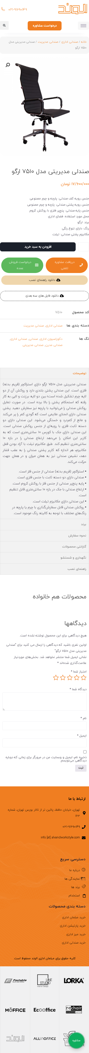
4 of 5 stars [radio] (63, 678)
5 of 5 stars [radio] (56, 678)
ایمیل (82, 736)
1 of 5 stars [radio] (84, 678)
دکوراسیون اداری (51, 339)
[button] (4, 25)
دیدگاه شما (78, 689)
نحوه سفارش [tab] (77, 535)
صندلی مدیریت (48, 42)
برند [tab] (83, 524)
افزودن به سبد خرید (37, 247)
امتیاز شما (79, 671)
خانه (84, 42)
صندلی (33, 339)
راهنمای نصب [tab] (76, 569)
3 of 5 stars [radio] (70, 678)
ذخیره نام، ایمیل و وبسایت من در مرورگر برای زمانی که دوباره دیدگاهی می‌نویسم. (46, 759)
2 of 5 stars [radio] (77, 678)
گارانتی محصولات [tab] (74, 547)
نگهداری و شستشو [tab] (73, 558)
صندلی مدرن (53, 345)
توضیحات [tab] (79, 373)
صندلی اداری (69, 42)
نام (84, 718)
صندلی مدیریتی (32, 345)
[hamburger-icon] (83, 26)
